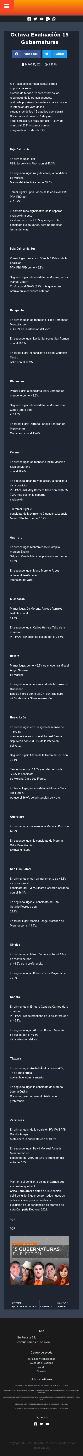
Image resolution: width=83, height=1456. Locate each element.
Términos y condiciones (41, 1358)
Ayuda (41, 1367)
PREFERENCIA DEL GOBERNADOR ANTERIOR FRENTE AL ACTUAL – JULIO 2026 (41, 1386)
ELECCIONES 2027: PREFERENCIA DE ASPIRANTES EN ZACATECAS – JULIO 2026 (42, 1404)
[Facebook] (29, 19)
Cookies (41, 1371)
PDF (12, 1228)
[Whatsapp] (54, 19)
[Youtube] (41, 19)
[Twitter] (35, 19)
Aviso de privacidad (41, 1362)
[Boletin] (48, 19)
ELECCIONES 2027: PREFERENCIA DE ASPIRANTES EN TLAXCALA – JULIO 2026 (41, 1409)
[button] (26, 54)
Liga (12, 1219)
